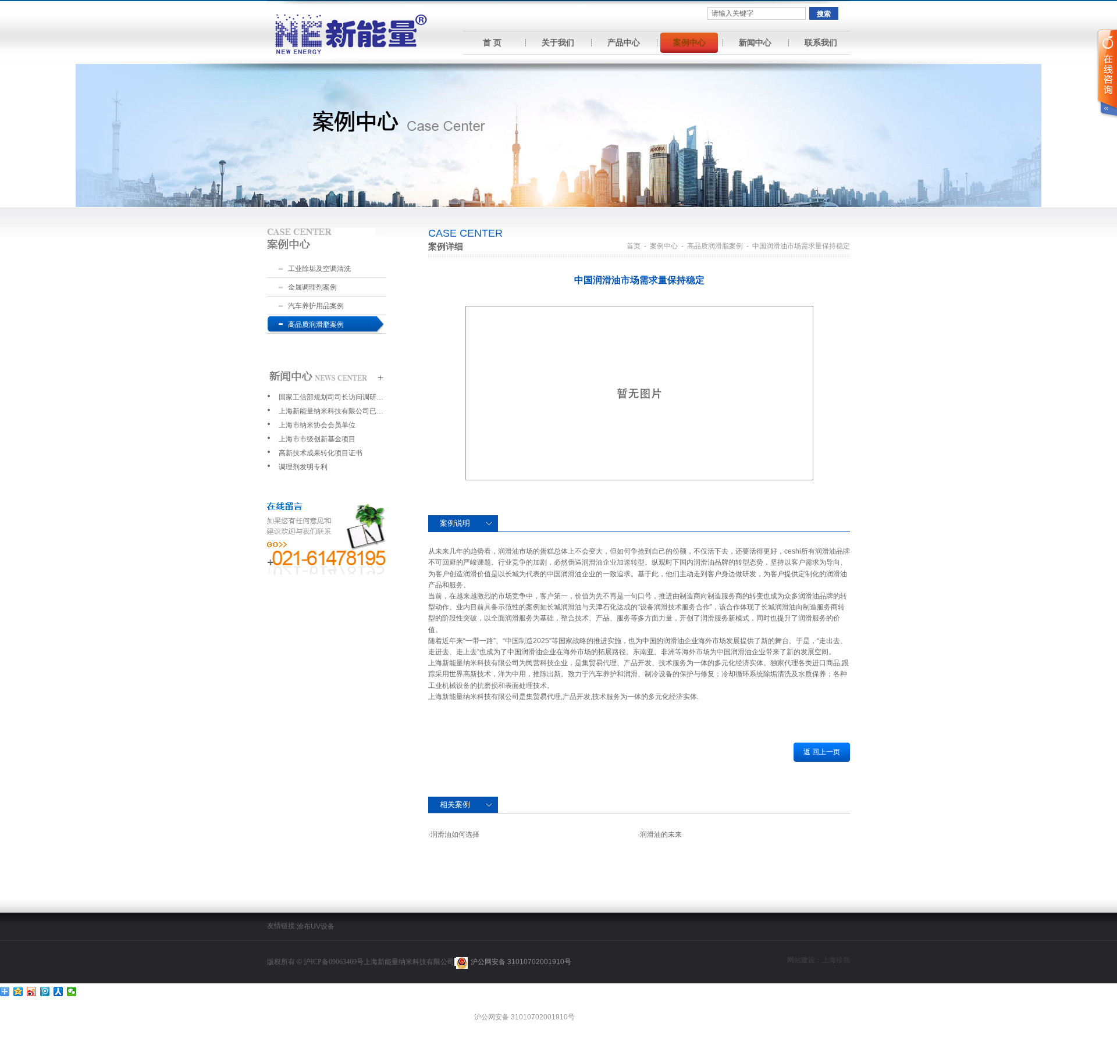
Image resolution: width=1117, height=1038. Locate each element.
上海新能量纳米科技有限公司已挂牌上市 (331, 411)
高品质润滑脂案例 (316, 324)
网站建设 (801, 960)
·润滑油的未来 (660, 834)
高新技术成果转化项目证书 (320, 453)
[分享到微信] (72, 991)
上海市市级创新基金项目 (317, 439)
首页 (634, 246)
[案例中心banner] (558, 135)
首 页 (492, 42)
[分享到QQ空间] (18, 991)
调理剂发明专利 (303, 467)
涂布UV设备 (316, 926)
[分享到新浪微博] (32, 991)
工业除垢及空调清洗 (319, 269)
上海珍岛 (836, 960)
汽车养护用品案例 (316, 306)
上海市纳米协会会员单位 (317, 425)
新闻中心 (755, 42)
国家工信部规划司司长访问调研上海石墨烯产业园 (331, 397)
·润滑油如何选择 (453, 834)
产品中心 (623, 42)
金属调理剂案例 (312, 287)
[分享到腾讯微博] (45, 991)
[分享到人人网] (58, 991)
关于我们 (558, 42)
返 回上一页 (821, 752)
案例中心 (689, 42)
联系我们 (821, 42)
